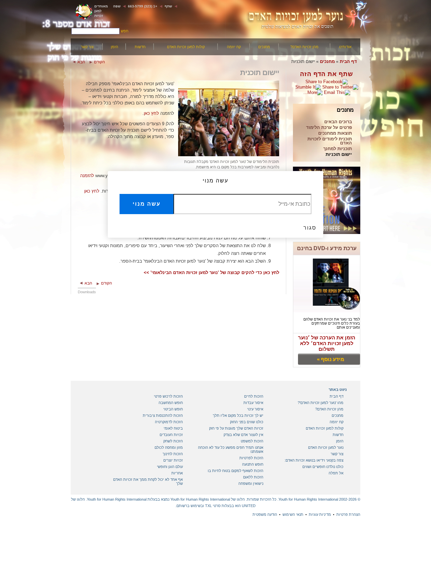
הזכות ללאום (253, 477)
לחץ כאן (151, 113)
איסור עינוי (255, 409)
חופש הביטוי (173, 409)
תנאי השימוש (293, 514)
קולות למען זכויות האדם (186, 47)
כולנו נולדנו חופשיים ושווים (322, 467)
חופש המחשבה (171, 403)
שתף (168, 6)
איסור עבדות (253, 403)
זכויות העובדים (171, 435)
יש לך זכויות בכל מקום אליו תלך (238, 415)
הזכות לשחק (173, 441)
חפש (124, 31)
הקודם (99, 62)
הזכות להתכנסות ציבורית (163, 415)
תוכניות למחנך (337, 149)
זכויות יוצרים (173, 460)
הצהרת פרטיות (348, 514)
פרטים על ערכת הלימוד (329, 128)
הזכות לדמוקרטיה (169, 422)
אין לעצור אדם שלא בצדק (243, 435)
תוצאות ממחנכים (335, 133)
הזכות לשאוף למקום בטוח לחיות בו (235, 471)
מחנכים (264, 47)
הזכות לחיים (253, 396)
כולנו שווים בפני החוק (246, 422)
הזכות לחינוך (173, 454)
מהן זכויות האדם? (304, 47)
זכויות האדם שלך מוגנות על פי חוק (236, 428)
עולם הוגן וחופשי (170, 467)
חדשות (140, 47)
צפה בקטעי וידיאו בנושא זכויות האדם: (314, 460)
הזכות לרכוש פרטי (168, 396)
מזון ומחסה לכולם (169, 447)
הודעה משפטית (265, 514)
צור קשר (87, 47)
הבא (81, 62)
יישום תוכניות (339, 155)
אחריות (177, 473)
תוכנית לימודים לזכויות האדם (329, 141)
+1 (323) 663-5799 (142, 6)
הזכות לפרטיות (251, 458)
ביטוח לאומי (173, 428)
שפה (117, 6)
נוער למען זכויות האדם (325, 447)
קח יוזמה (234, 47)
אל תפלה (336, 473)
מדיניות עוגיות (320, 514)
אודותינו (345, 47)
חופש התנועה (252, 464)
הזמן (114, 47)
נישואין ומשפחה (250, 483)
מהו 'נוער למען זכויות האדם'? (320, 403)
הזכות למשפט (252, 441)
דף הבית (348, 61)
